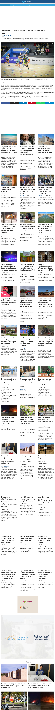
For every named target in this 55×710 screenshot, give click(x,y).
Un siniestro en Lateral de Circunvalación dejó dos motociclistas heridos (45, 501)
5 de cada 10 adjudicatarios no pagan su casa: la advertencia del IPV (45, 149)
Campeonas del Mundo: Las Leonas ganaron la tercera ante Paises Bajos (7, 539)
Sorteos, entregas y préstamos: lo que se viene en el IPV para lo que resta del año (27, 459)
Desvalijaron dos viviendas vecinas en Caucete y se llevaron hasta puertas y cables (9, 267)
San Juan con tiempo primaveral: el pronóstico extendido (45, 419)
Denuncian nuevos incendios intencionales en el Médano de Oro (7, 420)
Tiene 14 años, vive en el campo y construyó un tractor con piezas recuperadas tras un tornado (45, 341)
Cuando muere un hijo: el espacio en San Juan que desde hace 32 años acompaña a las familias (27, 383)
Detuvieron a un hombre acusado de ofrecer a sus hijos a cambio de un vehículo (46, 267)
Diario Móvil (7, 36)
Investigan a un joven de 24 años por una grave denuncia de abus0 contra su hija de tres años (27, 268)
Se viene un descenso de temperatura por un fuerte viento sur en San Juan (45, 190)
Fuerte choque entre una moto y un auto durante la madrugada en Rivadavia (8, 341)
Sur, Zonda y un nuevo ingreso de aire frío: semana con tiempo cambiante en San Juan (9, 149)
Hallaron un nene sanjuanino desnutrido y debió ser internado (37, 5)
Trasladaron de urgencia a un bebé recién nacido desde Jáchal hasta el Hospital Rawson (26, 302)
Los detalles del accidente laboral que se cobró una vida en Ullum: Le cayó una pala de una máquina (8, 574)
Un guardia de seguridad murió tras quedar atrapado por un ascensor (8, 301)
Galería (49, 43)
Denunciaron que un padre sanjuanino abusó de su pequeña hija (27, 539)
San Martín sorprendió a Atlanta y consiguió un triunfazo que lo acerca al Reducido (27, 341)
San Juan (22, 157)
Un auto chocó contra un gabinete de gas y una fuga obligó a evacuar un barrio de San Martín (8, 228)
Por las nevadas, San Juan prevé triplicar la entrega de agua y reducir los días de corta (45, 228)
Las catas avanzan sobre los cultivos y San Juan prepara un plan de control (27, 420)
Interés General (23, 389)
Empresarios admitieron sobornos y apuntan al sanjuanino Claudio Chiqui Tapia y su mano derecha (9, 502)
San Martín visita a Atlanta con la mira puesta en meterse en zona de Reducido (45, 382)
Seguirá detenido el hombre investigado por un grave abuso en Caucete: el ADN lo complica (27, 574)
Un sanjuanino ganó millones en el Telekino (8, 189)
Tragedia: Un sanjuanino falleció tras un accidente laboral (44, 539)
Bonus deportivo (24, 348)
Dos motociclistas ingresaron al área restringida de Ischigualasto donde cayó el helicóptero (45, 302)
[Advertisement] (27, 17)
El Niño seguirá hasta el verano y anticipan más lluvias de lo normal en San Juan (8, 382)
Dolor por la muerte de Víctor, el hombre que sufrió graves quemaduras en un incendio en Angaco (27, 150)
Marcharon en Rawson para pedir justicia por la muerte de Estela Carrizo (27, 190)
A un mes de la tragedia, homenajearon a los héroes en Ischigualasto (45, 460)
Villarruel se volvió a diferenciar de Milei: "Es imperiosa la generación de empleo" (45, 574)
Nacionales (4, 307)
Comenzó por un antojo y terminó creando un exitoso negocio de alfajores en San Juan (8, 460)
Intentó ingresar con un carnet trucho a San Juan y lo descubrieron (27, 499)
